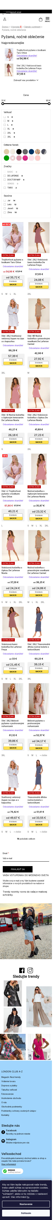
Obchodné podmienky (11, 1106)
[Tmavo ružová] (25, 158)
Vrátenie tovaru (8, 1081)
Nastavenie (26, 1204)
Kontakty (5, 1115)
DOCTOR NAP (16, 179)
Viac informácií (8, 1164)
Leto (11, 204)
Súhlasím (26, 1213)
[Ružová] (19, 158)
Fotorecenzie (7, 1094)
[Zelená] (6, 158)
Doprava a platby (9, 1085)
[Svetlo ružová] (31, 158)
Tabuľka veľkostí (9, 1090)
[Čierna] (19, 152)
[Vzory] (37, 152)
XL (10, 129)
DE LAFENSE (15, 175)
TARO (12, 187)
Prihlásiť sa (18, 869)
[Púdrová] (37, 158)
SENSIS (12, 183)
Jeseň (12, 208)
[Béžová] (6, 152)
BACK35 (13, 284)
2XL (11, 133)
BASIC (12, 172)
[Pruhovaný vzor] (44, 152)
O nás (4, 1102)
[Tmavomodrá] (31, 152)
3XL (11, 137)
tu (28, 1197)
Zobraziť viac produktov (25, 80)
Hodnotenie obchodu (11, 1098)
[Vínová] (13, 158)
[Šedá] (25, 152)
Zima (12, 212)
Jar (11, 200)
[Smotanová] (13, 152)
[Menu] (47, 19)
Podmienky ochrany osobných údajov (18, 1111)
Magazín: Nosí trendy (11, 1077)
